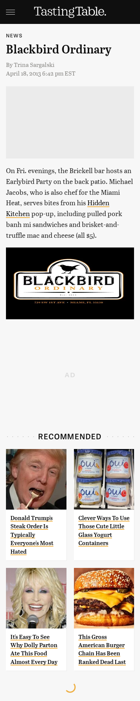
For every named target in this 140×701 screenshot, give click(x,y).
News (14, 35)
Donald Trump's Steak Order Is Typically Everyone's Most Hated (31, 534)
